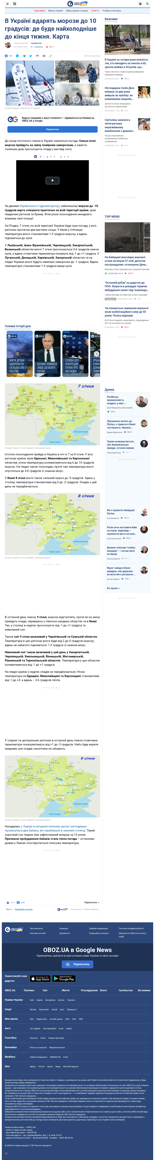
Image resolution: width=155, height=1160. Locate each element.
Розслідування (89, 990)
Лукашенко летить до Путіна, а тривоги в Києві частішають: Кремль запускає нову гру (121, 424)
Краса (50, 1066)
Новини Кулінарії (56, 1038)
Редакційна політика (24, 909)
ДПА (67, 1019)
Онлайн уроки (56, 1019)
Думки (109, 389)
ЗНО (74, 1019)
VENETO (95, 10)
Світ (45, 990)
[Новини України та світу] (62, 910)
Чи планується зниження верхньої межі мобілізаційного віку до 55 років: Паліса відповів (126, 312)
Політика (29, 990)
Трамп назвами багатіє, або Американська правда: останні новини (120, 444)
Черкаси (71, 1000)
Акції (61, 1028)
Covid (65, 1057)
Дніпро (61, 1000)
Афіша (33, 1066)
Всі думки (112, 588)
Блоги (103, 990)
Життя (65, 990)
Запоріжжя (50, 1000)
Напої (43, 1038)
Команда (63, 928)
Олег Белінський (114, 539)
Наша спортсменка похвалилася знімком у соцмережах (116, 138)
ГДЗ (31, 1019)
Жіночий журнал (71, 1066)
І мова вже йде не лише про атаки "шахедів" (126, 295)
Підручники (41, 1019)
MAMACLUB (55, 1057)
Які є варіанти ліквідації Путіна (120, 512)
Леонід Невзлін (113, 559)
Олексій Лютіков (21, 43)
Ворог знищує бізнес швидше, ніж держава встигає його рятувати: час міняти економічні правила (120, 571)
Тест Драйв (35, 1028)
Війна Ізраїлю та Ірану (77, 10)
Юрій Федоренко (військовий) (119, 408)
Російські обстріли (112, 10)
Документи (64, 933)
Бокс (62, 1009)
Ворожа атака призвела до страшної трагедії (127, 269)
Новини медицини (38, 1057)
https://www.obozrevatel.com (104, 1080)
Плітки (41, 1066)
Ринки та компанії (38, 1047)
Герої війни (39, 10)
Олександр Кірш (114, 453)
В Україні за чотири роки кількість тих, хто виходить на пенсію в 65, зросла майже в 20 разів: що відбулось (126, 63)
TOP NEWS (112, 216)
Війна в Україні (55, 10)
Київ (32, 1000)
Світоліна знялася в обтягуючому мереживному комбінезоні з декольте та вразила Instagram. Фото (119, 125)
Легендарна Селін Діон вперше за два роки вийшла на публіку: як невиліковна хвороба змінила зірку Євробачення (119, 93)
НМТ (81, 1019)
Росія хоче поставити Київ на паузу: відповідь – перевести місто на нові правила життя (122, 531)
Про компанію (36, 928)
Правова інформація (98, 928)
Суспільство (36, 43)
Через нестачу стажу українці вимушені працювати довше (124, 73)
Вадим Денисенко (114, 432)
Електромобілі (49, 1028)
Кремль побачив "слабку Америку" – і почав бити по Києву (121, 551)
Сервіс (69, 1028)
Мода (57, 1066)
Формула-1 (72, 1009)
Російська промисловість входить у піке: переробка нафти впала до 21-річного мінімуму (118, 400)
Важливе (111, 19)
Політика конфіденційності (131, 928)
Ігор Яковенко (113, 518)
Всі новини (144, 990)
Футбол (33, 1009)
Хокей (54, 1009)
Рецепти (34, 1038)
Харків (39, 1000)
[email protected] (40, 1138)
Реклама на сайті (38, 933)
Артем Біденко (113, 579)
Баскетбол (44, 1009)
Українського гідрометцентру (40, 206)
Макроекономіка (57, 1047)
